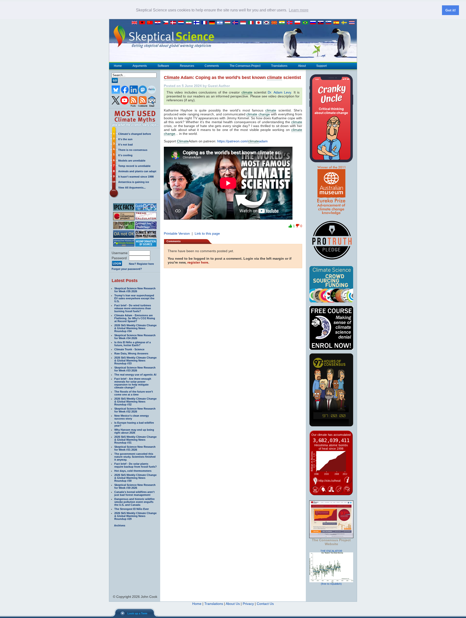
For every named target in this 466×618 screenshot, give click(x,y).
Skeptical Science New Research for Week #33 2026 (135, 369)
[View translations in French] (205, 23)
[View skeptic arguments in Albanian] (143, 23)
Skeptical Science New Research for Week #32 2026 (135, 410)
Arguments (140, 66)
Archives (119, 525)
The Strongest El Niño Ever (131, 508)
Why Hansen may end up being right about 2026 (134, 431)
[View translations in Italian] (252, 23)
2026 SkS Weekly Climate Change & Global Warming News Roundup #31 (135, 439)
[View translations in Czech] (166, 23)
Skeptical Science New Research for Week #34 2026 (135, 337)
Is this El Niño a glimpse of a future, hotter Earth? (132, 344)
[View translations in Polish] (298, 23)
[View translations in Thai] (352, 23)
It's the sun (125, 139)
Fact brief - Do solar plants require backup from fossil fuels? (135, 465)
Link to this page (207, 233)
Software (163, 66)
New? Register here (141, 263)
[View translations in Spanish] (337, 23)
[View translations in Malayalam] (283, 23)
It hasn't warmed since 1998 (136, 176)
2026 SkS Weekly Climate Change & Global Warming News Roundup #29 (135, 516)
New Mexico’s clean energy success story (131, 417)
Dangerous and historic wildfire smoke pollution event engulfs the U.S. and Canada (134, 502)
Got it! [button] (450, 10)
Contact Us (265, 604)
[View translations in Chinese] (151, 23)
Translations (279, 66)
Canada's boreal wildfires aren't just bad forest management (134, 493)
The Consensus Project (245, 66)
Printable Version (177, 233)
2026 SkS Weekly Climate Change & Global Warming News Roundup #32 (135, 401)
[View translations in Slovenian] (329, 23)
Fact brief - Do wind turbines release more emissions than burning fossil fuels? (132, 308)
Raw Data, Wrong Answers (131, 353)
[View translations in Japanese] (260, 23)
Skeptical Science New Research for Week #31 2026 (135, 448)
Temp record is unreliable (134, 165)
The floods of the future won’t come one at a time (133, 393)
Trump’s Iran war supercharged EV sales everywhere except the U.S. (134, 298)
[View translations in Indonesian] (244, 23)
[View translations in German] (213, 23)
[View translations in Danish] (174, 23)
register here (197, 262)
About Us (233, 604)
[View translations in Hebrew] (221, 23)
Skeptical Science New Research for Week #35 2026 (135, 290)
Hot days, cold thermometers (132, 470)
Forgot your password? (127, 268)
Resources (187, 66)
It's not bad (125, 144)
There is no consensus (132, 149)
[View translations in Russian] (314, 23)
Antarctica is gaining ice (133, 181)
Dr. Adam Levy (279, 92)
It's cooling (125, 155)
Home (118, 66)
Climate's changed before (134, 133)
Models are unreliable (131, 160)
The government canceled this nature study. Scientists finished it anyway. (135, 456)
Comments (212, 66)
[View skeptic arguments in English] (135, 23)
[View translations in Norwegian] (291, 23)
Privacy (248, 604)
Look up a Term (137, 613)
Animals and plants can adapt (137, 171)
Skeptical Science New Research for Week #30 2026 (135, 486)
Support (321, 66)
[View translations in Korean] (267, 23)
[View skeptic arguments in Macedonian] (275, 23)
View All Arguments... (132, 187)
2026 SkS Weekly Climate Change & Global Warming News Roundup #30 (135, 477)
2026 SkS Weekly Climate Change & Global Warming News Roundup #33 (135, 360)
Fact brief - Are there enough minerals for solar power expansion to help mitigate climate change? (132, 383)
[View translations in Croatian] (159, 23)
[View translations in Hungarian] (229, 23)
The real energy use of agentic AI (135, 374)
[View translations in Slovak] (322, 23)
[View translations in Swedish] (345, 23)
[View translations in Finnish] (197, 23)
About (302, 66)
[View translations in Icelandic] (236, 23)
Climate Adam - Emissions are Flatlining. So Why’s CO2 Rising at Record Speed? (134, 318)
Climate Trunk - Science (129, 349)
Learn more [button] (298, 10)
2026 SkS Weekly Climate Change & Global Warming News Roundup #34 (135, 328)
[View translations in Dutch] (182, 23)
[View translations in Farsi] (190, 23)
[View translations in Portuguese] (306, 23)
